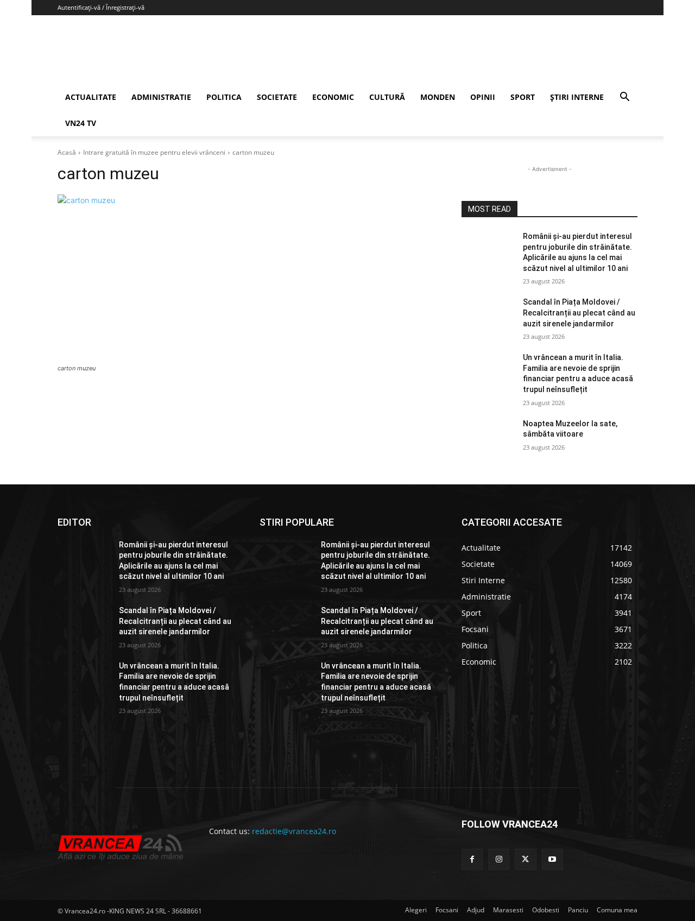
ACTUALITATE (90, 97)
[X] (525, 859)
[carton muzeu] (246, 277)
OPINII (482, 97)
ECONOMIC (333, 97)
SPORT (522, 97)
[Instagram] (498, 859)
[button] (624, 98)
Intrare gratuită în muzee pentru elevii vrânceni (154, 152)
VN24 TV (80, 123)
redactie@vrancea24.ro (294, 831)
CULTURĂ (387, 97)
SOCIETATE (277, 97)
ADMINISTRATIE (161, 97)
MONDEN (437, 97)
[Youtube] (552, 859)
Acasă (67, 152)
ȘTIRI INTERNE (577, 97)
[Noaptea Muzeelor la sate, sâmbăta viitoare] (488, 437)
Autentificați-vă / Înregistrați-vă (101, 7)
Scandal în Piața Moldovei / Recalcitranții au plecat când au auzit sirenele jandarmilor (579, 312)
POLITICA (224, 97)
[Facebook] (472, 859)
